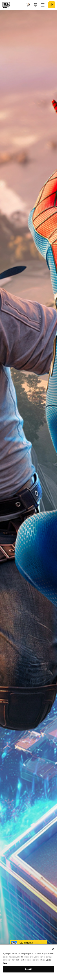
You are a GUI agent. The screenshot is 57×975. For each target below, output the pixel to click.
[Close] (53, 948)
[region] (28, 959)
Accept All (28, 969)
